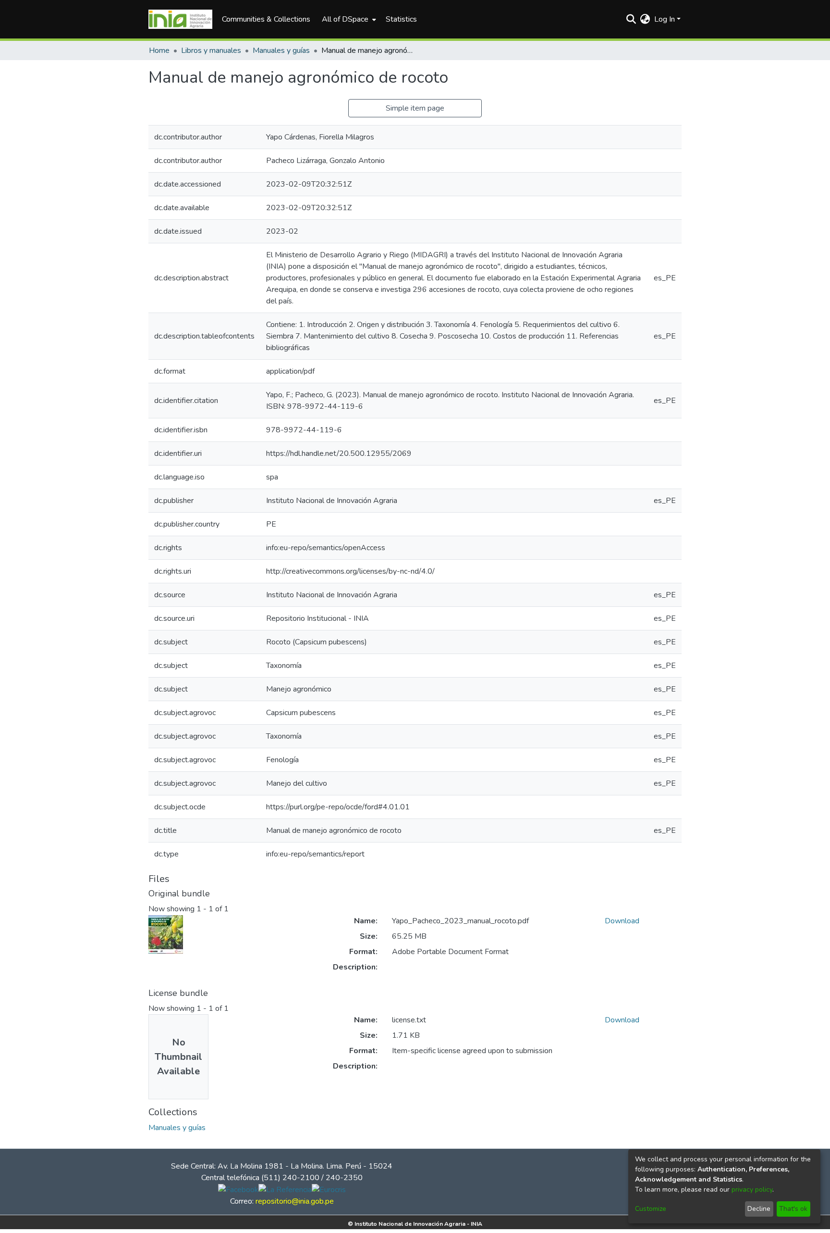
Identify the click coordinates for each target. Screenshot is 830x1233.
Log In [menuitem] (664, 19)
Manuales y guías (281, 50)
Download (622, 921)
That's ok (793, 1208)
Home (159, 50)
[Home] (180, 19)
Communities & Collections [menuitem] (266, 19)
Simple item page (415, 108)
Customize (650, 1208)
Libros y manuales (211, 50)
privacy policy (752, 1189)
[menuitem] (348, 19)
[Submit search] (631, 19)
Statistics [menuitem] (401, 19)
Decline (758, 1208)
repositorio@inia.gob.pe (295, 1201)
